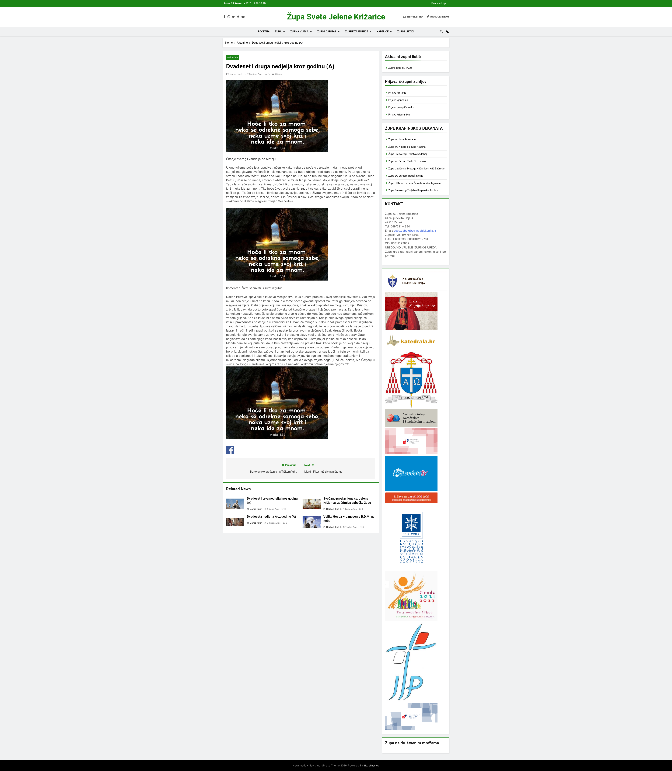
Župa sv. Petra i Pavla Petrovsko (407, 161)
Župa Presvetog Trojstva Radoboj (407, 154)
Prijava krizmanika (399, 114)
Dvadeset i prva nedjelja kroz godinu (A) (437, 3)
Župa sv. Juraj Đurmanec (402, 139)
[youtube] (243, 17)
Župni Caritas (326, 31)
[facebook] (224, 17)
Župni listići (405, 31)
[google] (238, 17)
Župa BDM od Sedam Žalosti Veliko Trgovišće (415, 183)
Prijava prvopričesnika (401, 107)
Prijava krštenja (397, 92)
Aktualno (232, 57)
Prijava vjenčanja (398, 100)
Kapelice (382, 31)
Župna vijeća (299, 31)
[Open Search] (441, 31)
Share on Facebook (230, 450)
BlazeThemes (371, 765)
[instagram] (228, 17)
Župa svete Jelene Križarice (336, 16)
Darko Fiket (235, 74)
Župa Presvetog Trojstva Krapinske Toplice (413, 190)
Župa (278, 31)
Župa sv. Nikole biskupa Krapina (407, 146)
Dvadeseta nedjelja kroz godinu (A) (271, 516)
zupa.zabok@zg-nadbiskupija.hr (415, 230)
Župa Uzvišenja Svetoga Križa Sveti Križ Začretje (416, 168)
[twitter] (233, 17)
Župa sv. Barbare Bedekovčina (405, 175)
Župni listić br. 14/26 (400, 67)
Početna (264, 31)
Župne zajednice (356, 31)
